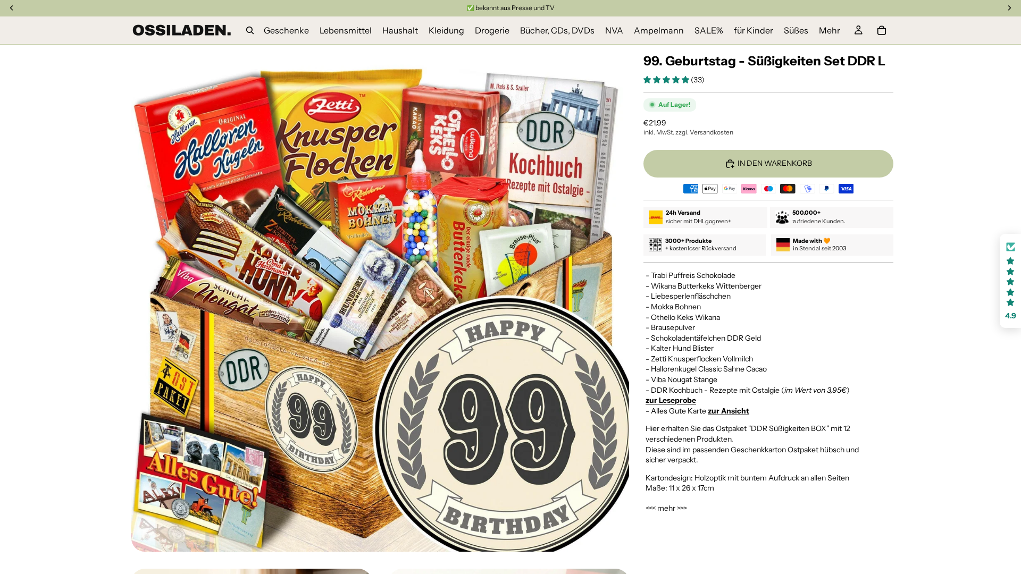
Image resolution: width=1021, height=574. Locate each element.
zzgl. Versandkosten (704, 132)
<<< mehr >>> (666, 508)
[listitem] (830, 30)
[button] (667, 80)
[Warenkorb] (881, 30)
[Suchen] (250, 30)
